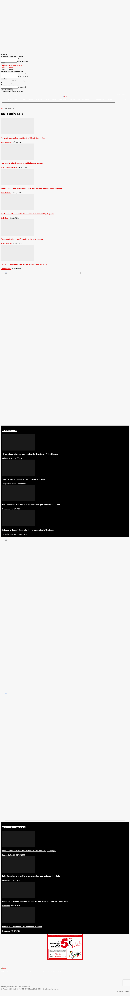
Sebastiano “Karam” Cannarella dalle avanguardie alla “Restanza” (28, 530)
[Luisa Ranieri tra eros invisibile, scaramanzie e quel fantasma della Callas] (18, 501)
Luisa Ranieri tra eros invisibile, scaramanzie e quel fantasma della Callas (31, 505)
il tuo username (23, 59)
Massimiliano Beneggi (9, 168)
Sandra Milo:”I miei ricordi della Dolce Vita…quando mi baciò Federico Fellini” (32, 189)
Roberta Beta (6, 142)
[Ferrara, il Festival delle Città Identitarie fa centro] (18, 923)
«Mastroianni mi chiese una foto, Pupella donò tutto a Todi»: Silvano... (30, 454)
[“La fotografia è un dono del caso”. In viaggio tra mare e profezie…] (18, 475)
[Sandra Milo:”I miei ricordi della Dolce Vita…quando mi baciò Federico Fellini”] (17, 184)
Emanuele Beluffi (8, 855)
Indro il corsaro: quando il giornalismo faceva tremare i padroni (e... (29, 851)
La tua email (22, 74)
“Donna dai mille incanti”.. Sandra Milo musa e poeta (22, 239)
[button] (125, 100)
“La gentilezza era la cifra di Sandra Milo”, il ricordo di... (23, 138)
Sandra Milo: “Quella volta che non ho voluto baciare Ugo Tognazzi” (27, 214)
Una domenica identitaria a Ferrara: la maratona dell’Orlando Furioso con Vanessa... (35, 902)
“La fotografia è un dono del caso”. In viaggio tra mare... (24, 479)
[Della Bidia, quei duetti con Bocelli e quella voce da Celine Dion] (17, 260)
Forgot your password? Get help (11, 66)
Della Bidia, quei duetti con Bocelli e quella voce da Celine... (25, 265)
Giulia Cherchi (6, 269)
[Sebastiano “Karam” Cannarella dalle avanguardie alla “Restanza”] (18, 526)
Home (2, 109)
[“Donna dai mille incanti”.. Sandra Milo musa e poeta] (17, 235)
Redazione (5, 218)
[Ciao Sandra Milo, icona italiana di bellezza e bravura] (17, 159)
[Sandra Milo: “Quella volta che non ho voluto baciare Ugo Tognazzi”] (17, 210)
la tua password (22, 61)
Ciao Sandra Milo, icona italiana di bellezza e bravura (22, 163)
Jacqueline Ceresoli (9, 484)
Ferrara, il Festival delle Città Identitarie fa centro (22, 927)
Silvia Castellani (6, 243)
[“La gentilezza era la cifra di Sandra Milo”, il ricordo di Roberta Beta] (17, 134)
